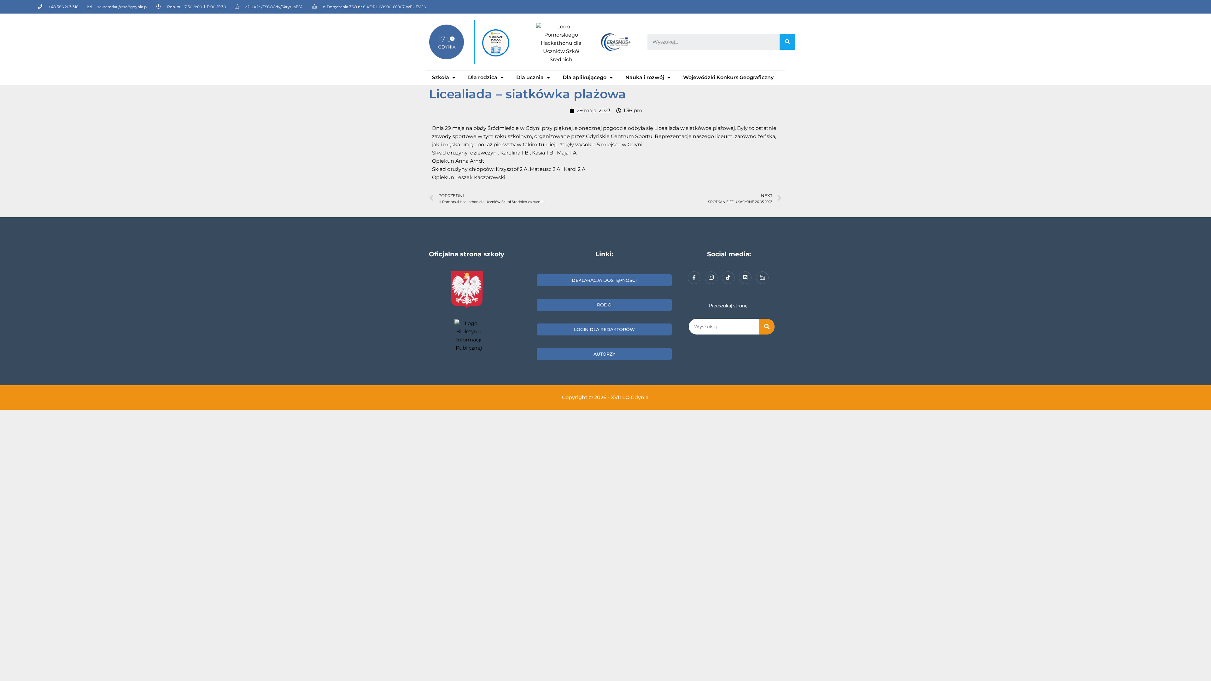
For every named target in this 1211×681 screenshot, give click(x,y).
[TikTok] (728, 277)
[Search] (787, 42)
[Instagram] (711, 277)
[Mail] (762, 277)
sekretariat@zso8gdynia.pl (122, 6)
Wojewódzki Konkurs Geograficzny (728, 77)
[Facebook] (694, 277)
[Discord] (745, 277)
